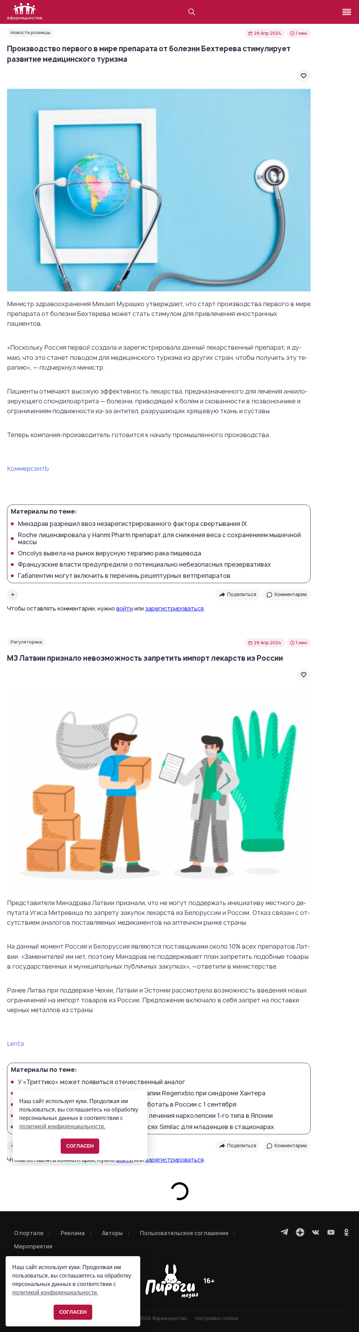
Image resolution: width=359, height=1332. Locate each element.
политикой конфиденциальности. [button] (55, 1292)
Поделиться (241, 594)
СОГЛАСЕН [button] (73, 1312)
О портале (28, 1233)
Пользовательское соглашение (184, 1233)
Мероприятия (33, 1246)
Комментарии (291, 594)
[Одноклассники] (346, 1232)
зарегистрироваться (174, 608)
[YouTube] (331, 1232)
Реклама (73, 1233)
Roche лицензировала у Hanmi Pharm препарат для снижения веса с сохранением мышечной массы (159, 539)
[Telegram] (284, 1232)
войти (124, 608)
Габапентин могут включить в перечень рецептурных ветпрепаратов (124, 575)
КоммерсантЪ (28, 468)
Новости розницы (30, 32)
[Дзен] (300, 1232)
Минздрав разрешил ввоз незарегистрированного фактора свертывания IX (132, 523)
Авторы (112, 1233)
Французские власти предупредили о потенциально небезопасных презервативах (144, 564)
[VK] (315, 1232)
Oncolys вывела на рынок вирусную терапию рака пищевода (109, 553)
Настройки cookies (216, 1318)
